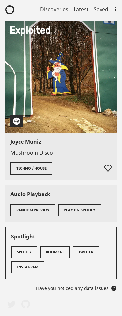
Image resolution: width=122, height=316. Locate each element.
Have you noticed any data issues (75, 288)
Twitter (85, 252)
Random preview (32, 210)
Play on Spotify (79, 210)
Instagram (27, 267)
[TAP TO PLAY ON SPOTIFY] (61, 77)
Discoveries (54, 9)
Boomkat (55, 252)
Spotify (24, 252)
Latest (81, 9)
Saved (101, 9)
